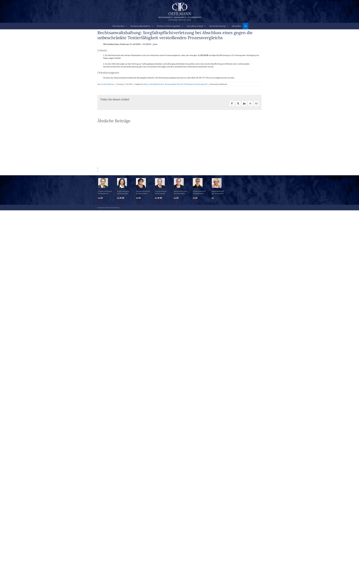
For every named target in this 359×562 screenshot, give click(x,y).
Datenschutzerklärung (112, 207)
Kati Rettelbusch (218, 191)
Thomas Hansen (161, 191)
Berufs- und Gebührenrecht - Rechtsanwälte (159, 84)
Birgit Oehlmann (123, 191)
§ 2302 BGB (203, 55)
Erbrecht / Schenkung (184, 84)
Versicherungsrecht (200, 84)
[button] (245, 26)
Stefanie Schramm (180, 191)
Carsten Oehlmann (108, 84)
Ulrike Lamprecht (199, 191)
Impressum (100, 207)
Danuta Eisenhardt (143, 191)
